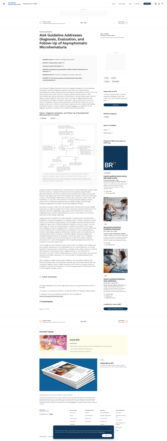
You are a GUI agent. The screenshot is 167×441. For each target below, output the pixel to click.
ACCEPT (107, 435)
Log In (41, 309)
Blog (130, 3)
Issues (113, 3)
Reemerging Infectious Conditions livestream (112, 228)
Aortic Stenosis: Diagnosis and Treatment (80, 351)
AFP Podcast (119, 420)
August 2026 (74, 340)
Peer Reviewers (89, 415)
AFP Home (72, 412)
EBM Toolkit (118, 427)
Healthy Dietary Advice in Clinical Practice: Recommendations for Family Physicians (91, 346)
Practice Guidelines (45, 31)
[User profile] (159, 3)
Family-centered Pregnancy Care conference (114, 280)
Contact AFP (103, 421)
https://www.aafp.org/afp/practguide (51, 296)
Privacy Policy (102, 432)
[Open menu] (3, 3)
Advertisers (88, 421)
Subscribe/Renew (104, 412)
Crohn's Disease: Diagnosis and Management (81, 348)
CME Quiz (137, 3)
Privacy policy (51, 436)
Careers (102, 424)
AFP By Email (103, 418)
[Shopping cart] (155, 3)
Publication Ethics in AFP (121, 416)
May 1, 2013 (83, 22)
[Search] (162, 3)
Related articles (107, 132)
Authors (87, 412)
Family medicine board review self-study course (115, 177)
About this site (42, 436)
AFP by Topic (122, 3)
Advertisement (83, 9)
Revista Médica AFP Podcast (120, 423)
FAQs (117, 430)
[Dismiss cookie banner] (111, 428)
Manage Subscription (105, 415)
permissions (72, 402)
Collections (72, 421)
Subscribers (88, 418)
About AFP (118, 412)
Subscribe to (107, 363)
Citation (105, 129)
